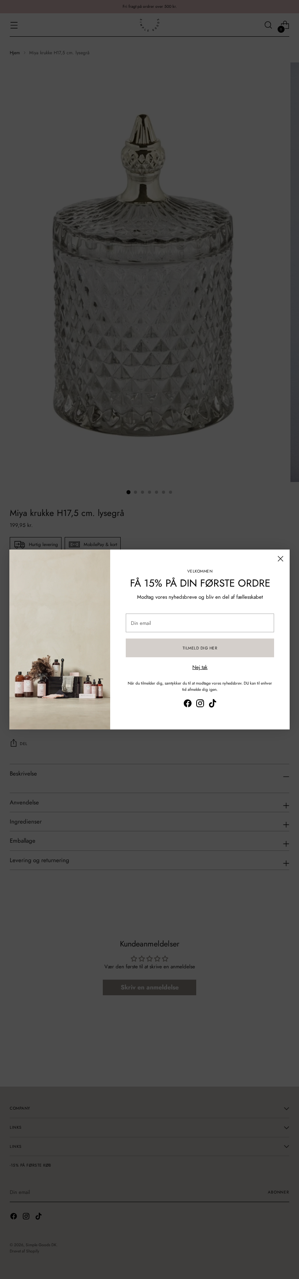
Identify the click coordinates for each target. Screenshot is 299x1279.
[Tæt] (280, 559)
